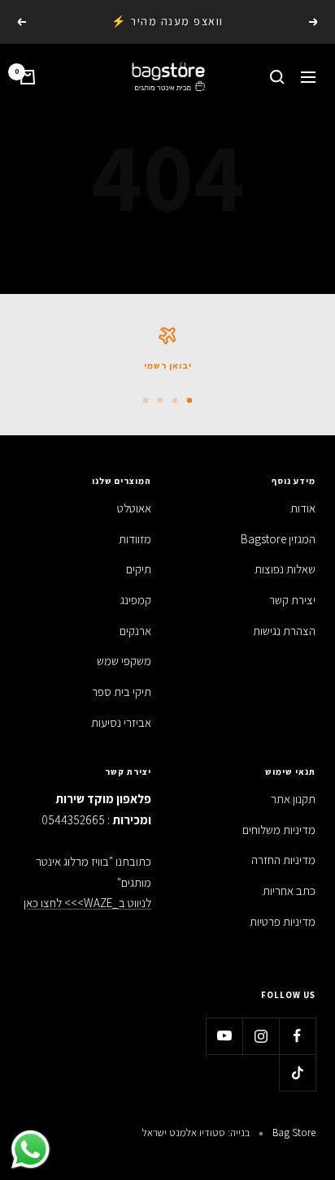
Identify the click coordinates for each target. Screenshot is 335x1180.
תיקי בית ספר (121, 691)
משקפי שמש (124, 660)
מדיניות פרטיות (282, 921)
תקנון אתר (293, 798)
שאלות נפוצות (285, 569)
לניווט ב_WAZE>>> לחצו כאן (87, 902)
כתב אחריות (289, 890)
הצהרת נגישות (284, 630)
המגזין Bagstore (278, 539)
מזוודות (135, 539)
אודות (302, 508)
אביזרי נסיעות (121, 722)
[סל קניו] (28, 77)
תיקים (138, 569)
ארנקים (135, 630)
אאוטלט (134, 508)
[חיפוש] (277, 77)
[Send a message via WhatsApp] (30, 1149)
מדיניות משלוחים (278, 829)
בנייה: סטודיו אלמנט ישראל (196, 1132)
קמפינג (135, 599)
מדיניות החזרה (283, 859)
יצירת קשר (292, 599)
